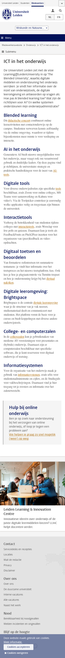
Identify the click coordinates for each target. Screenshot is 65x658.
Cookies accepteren (18, 647)
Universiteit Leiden (10, 3)
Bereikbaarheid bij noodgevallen (21, 618)
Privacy (8, 565)
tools (58, 188)
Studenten (24, 3)
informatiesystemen (29, 374)
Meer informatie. (13, 642)
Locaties (8, 554)
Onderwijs (31, 45)
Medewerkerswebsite (12, 45)
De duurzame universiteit (17, 589)
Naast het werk (12, 605)
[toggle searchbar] (60, 10)
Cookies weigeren (17, 653)
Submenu (10, 51)
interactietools (26, 226)
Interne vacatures (13, 594)
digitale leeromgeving (45, 302)
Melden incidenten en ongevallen (22, 624)
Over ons (9, 584)
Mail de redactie (12, 560)
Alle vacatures (11, 600)
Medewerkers (37, 3)
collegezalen (17, 336)
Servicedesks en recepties (18, 549)
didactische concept (19, 120)
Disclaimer (9, 570)
